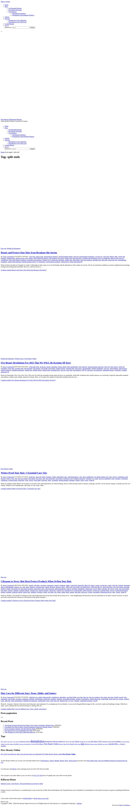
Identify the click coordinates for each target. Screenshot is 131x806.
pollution (59, 699)
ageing (5, 741)
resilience (33, 592)
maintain (15, 590)
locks (113, 478)
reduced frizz (46, 370)
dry (21, 587)
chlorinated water (61, 477)
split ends (104, 260)
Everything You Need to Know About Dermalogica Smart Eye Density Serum (28, 727)
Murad (62, 761)
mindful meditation (97, 368)
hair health (44, 368)
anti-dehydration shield (65, 256)
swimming (55, 480)
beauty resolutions (52, 367)
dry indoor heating (99, 477)
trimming (72, 480)
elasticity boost (20, 258)
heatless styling (60, 368)
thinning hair (63, 701)
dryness (114, 477)
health (8, 589)
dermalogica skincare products (54, 741)
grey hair (79, 697)
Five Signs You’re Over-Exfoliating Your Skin (19, 730)
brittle (54, 477)
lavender (7, 744)
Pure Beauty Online (30, 358)
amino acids (39, 256)
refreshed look (55, 370)
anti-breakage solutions (51, 256)
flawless (58, 587)
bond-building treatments (86, 256)
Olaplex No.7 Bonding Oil (65, 590)
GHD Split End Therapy (40, 258)
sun (118, 744)
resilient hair (68, 260)
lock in (112, 589)
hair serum (39, 478)
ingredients (81, 589)
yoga (94, 701)
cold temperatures (73, 477)
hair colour (104, 697)
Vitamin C (122, 744)
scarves (31, 480)
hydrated (74, 589)
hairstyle (3, 589)
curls (80, 477)
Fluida (120, 805)
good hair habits (71, 697)
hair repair (61, 258)
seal (55, 592)
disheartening (9, 587)
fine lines (94, 741)
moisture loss (34, 590)
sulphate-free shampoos (30, 701)
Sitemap (79, 803)
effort (27, 587)
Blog (14, 769)
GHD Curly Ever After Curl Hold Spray (78, 587)
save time (50, 592)
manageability (86, 368)
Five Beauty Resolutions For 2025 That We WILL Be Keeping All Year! (36, 362)
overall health (78, 590)
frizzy (63, 587)
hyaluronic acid (68, 478)
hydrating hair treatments (89, 258)
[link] (7, 25)
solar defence (105, 744)
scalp (26, 480)
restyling (39, 592)
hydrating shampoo (79, 478)
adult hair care (33, 697)
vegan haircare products (53, 262)
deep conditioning (88, 477)
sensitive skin (73, 744)
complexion (22, 741)
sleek (67, 592)
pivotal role (96, 590)
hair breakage (53, 258)
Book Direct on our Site (41, 798)
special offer (113, 744)
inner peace (78, 368)
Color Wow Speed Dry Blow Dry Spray (82, 585)
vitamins (76, 701)
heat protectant (50, 478)
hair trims (110, 697)
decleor (28, 741)
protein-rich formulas (57, 260)
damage (120, 585)
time (113, 592)
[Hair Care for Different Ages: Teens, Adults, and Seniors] (65, 687)
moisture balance (24, 590)
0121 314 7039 (38, 775)
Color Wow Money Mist (110, 256)
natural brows (123, 368)
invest (95, 589)
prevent (112, 590)
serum (78, 744)
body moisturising (72, 367)
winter (91, 480)
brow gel (107, 367)
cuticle (110, 585)
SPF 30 (84, 370)
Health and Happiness (13, 248)
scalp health (104, 699)
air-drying (43, 367)
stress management (16, 701)
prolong (3, 592)
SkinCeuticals (73, 761)
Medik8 (56, 761)
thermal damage (63, 480)
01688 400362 (27, 798)
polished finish (104, 590)
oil (31, 744)
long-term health (124, 589)
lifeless (99, 589)
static (49, 480)
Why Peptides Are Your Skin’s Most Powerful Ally (20, 732)
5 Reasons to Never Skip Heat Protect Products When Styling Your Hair (36, 581)
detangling (63, 697)
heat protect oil (15, 589)
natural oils (52, 590)
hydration (88, 478)
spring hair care (112, 260)
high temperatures (60, 589)
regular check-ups (95, 699)
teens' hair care (54, 701)
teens (47, 701)
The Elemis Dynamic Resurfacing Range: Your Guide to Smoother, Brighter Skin (29, 725)
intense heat (88, 589)
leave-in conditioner (104, 258)
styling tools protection (14, 262)
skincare (87, 744)
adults (40, 697)
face (89, 741)
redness (61, 744)
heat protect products (27, 589)
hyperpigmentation (125, 741)
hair (16, 478)
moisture (118, 478)
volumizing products (86, 701)
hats (44, 478)
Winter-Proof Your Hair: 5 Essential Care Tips (24, 473)
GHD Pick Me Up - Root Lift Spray (101, 587)
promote (8, 592)
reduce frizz (26, 592)
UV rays (70, 701)
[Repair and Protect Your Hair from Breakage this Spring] (65, 247)
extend (47, 587)
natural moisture (43, 590)
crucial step (103, 585)
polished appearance (18, 370)
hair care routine (23, 478)
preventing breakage (69, 699)
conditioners (55, 697)
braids (43, 477)
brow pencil (114, 367)
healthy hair (68, 258)
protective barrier (17, 592)
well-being (117, 370)
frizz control (29, 258)
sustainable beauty (108, 370)
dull (24, 587)
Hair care (3, 248)
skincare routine (93, 744)
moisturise (21, 744)
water (82, 480)
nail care (106, 368)
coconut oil (98, 256)
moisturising (39, 699)
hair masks (31, 478)
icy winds (95, 478)
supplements (42, 701)
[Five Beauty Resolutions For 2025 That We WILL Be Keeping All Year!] (65, 357)
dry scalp (109, 477)
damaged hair (11, 258)
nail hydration (114, 368)
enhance (32, 587)
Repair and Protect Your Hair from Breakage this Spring (29, 252)
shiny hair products (86, 260)
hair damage (36, 368)
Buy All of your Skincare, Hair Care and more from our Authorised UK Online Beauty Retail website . (38, 754)
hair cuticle (119, 587)
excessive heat (39, 587)
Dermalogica (45, 761)
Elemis (77, 741)
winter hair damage (75, 262)
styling (90, 592)
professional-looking (121, 590)
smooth (72, 592)
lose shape (4, 590)
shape (59, 592)
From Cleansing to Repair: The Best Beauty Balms (20, 729)
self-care (63, 370)
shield (63, 592)
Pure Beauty (85, 699)
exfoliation (4, 368)
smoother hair (97, 260)
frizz (13, 478)
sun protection (97, 370)
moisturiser (27, 744)
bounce (57, 585)
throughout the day (106, 592)
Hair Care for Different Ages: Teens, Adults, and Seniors (28, 693)
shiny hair (69, 370)
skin (82, 744)
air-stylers (43, 585)
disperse (16, 587)
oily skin (34, 744)
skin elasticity (77, 370)
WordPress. (127, 805)
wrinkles (3, 746)
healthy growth (118, 697)
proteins (78, 699)
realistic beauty (37, 370)
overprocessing (12, 480)
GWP (99, 741)
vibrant (77, 480)
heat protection (77, 258)
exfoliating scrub (123, 477)
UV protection (40, 262)
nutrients (53, 699)
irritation (3, 744)
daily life (115, 585)
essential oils (82, 741)
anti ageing (9, 741)
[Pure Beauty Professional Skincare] (65, 118)
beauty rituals (62, 367)
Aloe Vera (32, 256)
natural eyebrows (6, 370)
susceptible (96, 592)
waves (86, 480)
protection (21, 480)
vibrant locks (65, 262)
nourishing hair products (34, 260)
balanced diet (47, 697)
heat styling (51, 368)
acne (2, 741)
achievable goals (34, 367)
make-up (12, 744)
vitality (123, 592)
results (45, 592)
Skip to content (5, 1)
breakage (48, 477)
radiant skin (28, 370)
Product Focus (19, 358)
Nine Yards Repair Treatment (17, 260)
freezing (3, 478)
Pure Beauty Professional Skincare (11, 119)
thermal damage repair (28, 262)
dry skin (72, 741)
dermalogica (37, 741)
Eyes (87, 741)
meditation (25, 699)
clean (14, 741)
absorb (31, 585)
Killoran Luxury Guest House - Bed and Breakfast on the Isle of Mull (22, 783)
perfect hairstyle (87, 590)
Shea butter (76, 260)
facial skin (11, 368)
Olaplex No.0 (46, 260)
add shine (37, 585)
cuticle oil (121, 367)
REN (66, 761)
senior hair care (113, 699)
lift (108, 589)
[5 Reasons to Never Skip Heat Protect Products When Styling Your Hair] (65, 575)
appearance (50, 585)
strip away (84, 592)
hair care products (94, 697)
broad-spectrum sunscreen (96, 367)
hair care (85, 697)
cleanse (17, 741)
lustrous (10, 590)
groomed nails (19, 368)
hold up (68, 589)
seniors (121, 699)
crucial (97, 585)
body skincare (83, 367)
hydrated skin (70, 368)
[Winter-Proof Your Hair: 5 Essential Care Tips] (65, 467)
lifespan (104, 589)
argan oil (75, 256)
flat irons (52, 587)
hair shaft (126, 587)
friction (8, 478)
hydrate (113, 741)
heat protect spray (39, 589)
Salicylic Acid (66, 744)
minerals (31, 699)
